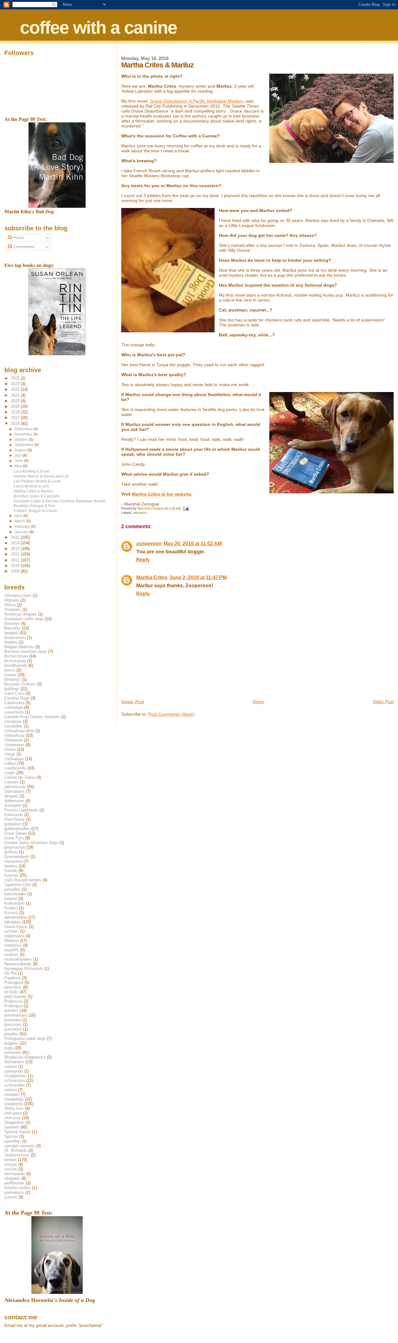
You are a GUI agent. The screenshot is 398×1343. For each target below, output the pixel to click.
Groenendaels (16, 856)
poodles (11, 1033)
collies (10, 763)
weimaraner (14, 1173)
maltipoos (13, 945)
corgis (9, 772)
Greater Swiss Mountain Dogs (31, 842)
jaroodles (12, 889)
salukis (10, 1066)
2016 (16, 423)
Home (258, 701)
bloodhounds (15, 665)
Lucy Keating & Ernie (31, 471)
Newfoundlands (18, 964)
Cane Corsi (14, 693)
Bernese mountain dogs (25, 651)
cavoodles (13, 726)
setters (10, 1089)
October (22, 439)
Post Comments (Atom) (171, 714)
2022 (16, 389)
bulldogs (11, 688)
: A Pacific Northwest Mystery (196, 101)
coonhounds (15, 768)
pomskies (13, 1024)
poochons (13, 1029)
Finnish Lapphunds (21, 810)
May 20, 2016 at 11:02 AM (193, 543)
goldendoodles (17, 828)
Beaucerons (15, 637)
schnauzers (14, 1080)
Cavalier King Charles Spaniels (32, 716)
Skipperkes (14, 1122)
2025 (16, 378)
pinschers (13, 987)
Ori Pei (10, 973)
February (23, 526)
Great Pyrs (14, 838)
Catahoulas (14, 702)
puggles (11, 1043)
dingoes (11, 796)
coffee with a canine (98, 27)
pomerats (12, 1020)
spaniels (11, 1127)
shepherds (13, 1103)
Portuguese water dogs (25, 1038)
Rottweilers (14, 1061)
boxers (10, 674)
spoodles (12, 1141)
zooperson (149, 543)
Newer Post (132, 701)
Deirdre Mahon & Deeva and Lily (41, 476)
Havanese (13, 861)
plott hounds (15, 996)
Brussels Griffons (20, 684)
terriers (10, 1159)
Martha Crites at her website (161, 494)
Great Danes (15, 833)
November (24, 434)
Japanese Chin (17, 884)
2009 (16, 571)
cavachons (14, 712)
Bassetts (12, 628)
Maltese (11, 940)
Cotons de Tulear (19, 777)
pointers (11, 1010)
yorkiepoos (14, 1192)
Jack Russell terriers (22, 880)
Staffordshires (17, 1155)
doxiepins (12, 805)
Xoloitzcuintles (17, 1187)
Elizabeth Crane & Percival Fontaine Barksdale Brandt (59, 501)
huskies (11, 875)
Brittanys (12, 679)
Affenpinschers (17, 595)
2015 (16, 537)
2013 (16, 548)
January (22, 532)
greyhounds (14, 847)
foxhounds (13, 814)
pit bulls (11, 992)
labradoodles (15, 917)
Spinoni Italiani (17, 1131)
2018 (16, 412)
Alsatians (12, 609)
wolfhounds (14, 1183)
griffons (11, 852)
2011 (16, 560)
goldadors (13, 824)
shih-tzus (12, 1117)
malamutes (14, 936)
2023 (16, 383)
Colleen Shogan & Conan (35, 511)
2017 (16, 417)
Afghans (11, 600)
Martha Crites (152, 577)
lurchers (11, 931)
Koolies (11, 908)
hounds (10, 870)
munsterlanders (18, 959)
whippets (12, 1178)
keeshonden (15, 894)
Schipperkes (15, 1075)
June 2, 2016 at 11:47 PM (198, 577)
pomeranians (15, 1015)
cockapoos (14, 758)
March (20, 521)
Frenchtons (14, 819)
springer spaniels (19, 1145)
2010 (16, 565)
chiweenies (14, 744)
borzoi (9, 670)
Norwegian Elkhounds (23, 968)
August (21, 450)
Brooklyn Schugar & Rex (34, 506)
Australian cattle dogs (24, 618)
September (24, 445)
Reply (143, 559)
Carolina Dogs (17, 698)
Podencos (13, 1001)
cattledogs (13, 707)
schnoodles (14, 1085)
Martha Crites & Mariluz (33, 491)
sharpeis (12, 1094)
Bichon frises (16, 656)
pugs (8, 1047)
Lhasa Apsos (16, 926)
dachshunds (15, 786)
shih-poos (13, 1113)
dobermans (14, 800)
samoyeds (13, 1071)
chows (10, 749)
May (19, 466)
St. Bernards (15, 1150)
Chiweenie (13, 740)
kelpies (10, 898)
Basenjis (12, 623)
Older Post (383, 701)
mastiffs (11, 950)
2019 (16, 406)
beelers (10, 642)
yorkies (10, 1197)
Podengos (13, 1006)
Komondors (14, 903)
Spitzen (11, 1136)
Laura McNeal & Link (31, 486)
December (24, 429)
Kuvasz (11, 912)
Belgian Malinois (19, 646)
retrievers (12, 1052)
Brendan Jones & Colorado (37, 496)
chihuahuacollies (19, 730)
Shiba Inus (14, 1108)
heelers (10, 866)
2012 (16, 554)
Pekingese (13, 982)
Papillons (12, 978)
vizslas (10, 1169)
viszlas (10, 1164)
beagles (11, 632)
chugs (9, 754)
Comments (23, 246)
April (19, 516)
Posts (18, 237)
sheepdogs (14, 1099)
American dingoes (20, 614)
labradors (140, 513)
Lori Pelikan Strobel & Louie (37, 481)
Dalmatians (14, 791)
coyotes (11, 782)
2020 (16, 401)
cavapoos (13, 721)
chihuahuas (14, 735)
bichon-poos (15, 660)
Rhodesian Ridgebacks (25, 1057)
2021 (16, 395)
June (19, 461)
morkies (11, 954)
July (18, 455)
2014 (16, 543)
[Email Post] (186, 508)
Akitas (10, 604)
